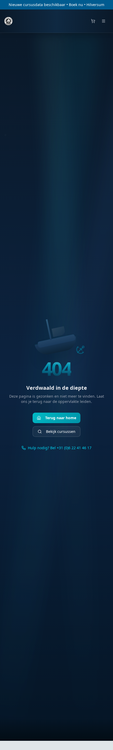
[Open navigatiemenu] (103, 21)
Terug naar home (60, 417)
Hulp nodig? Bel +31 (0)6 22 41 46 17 (59, 447)
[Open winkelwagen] (93, 21)
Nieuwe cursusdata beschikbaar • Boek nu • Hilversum (56, 4)
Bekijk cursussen (60, 431)
